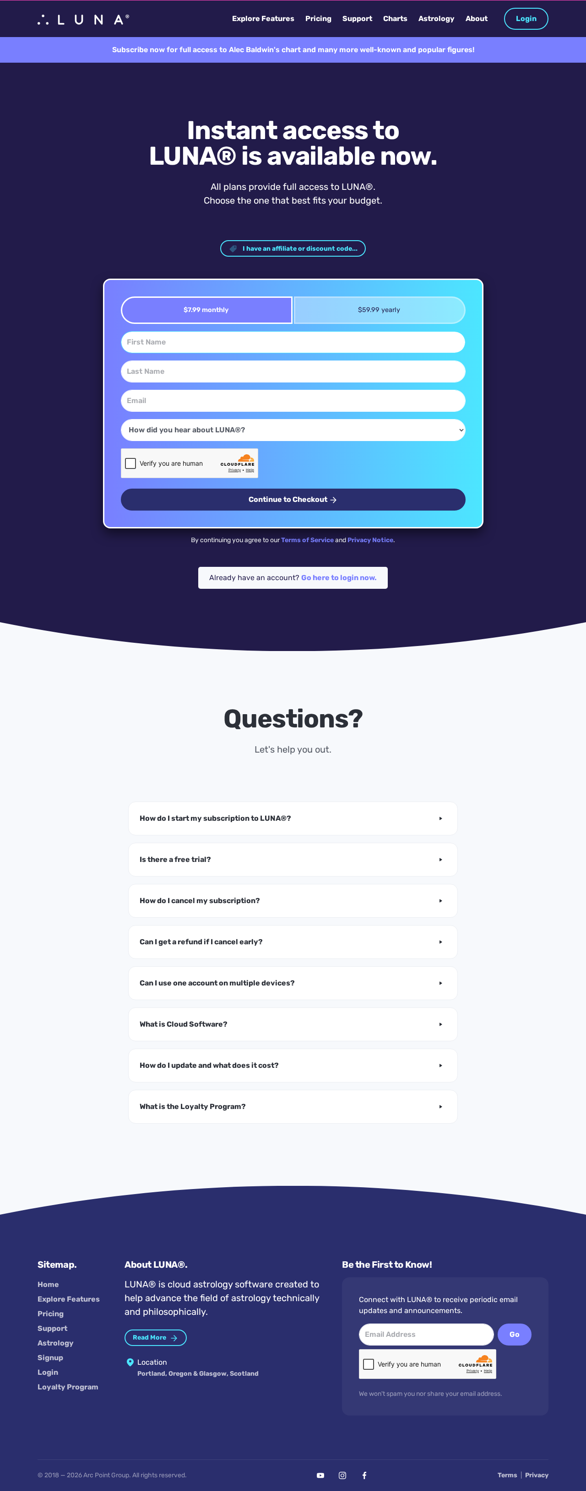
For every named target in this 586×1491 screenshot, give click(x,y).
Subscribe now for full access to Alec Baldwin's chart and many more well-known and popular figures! (293, 49)
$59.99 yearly (379, 310)
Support (52, 1328)
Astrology (56, 1343)
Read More (150, 1337)
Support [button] (357, 18)
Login (526, 18)
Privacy (536, 1475)
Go (515, 1334)
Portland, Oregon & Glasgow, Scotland (198, 1374)
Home (48, 1284)
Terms (507, 1475)
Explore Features (69, 1299)
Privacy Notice (370, 540)
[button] (293, 818)
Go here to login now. (339, 577)
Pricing (51, 1313)
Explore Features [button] (263, 18)
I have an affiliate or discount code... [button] (299, 249)
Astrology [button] (436, 18)
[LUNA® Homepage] (83, 19)
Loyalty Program (68, 1387)
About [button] (477, 18)
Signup (50, 1357)
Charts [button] (395, 18)
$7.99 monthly (206, 310)
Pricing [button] (318, 18)
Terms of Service (307, 540)
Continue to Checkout (289, 499)
